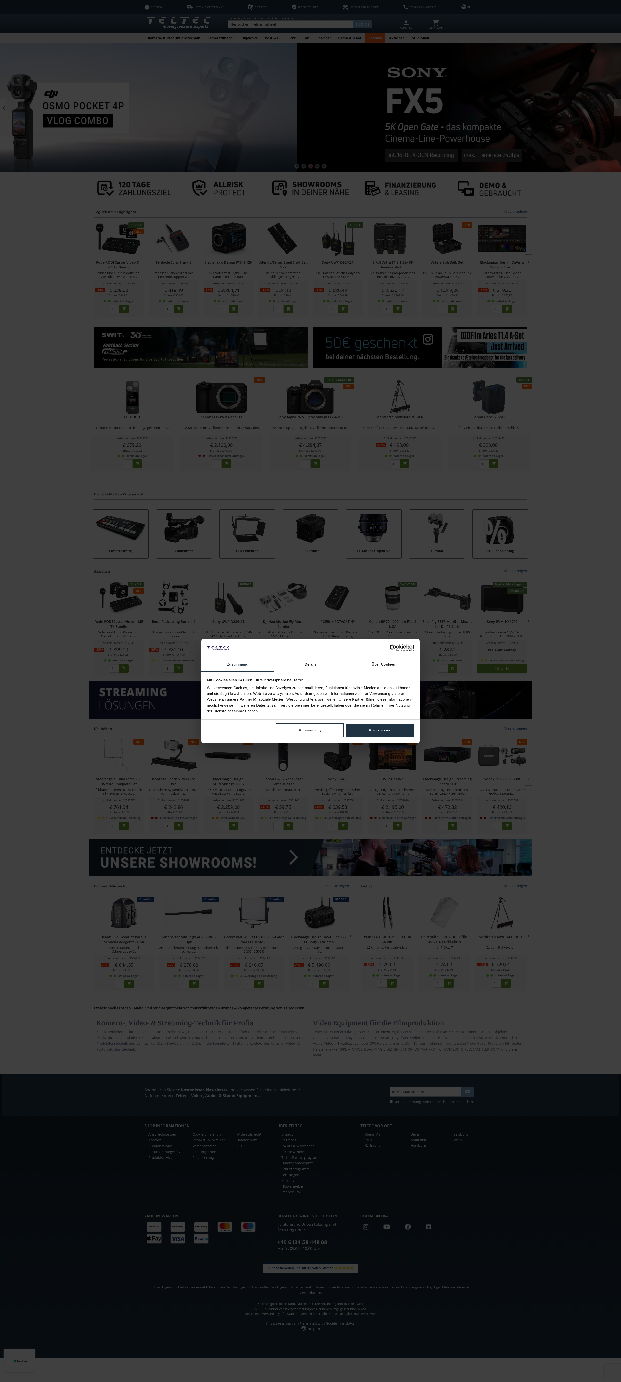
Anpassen (307, 730)
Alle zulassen (380, 730)
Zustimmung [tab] (238, 664)
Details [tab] (311, 664)
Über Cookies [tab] (383, 664)
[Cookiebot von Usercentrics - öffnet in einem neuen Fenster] (393, 648)
